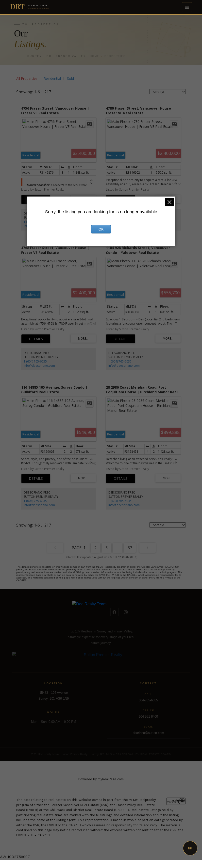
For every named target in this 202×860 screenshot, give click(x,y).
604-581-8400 (148, 716)
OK (101, 229)
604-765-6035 (148, 700)
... (118, 547)
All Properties (26, 78)
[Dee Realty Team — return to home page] (89, 612)
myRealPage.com (111, 779)
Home (94, 56)
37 (130, 547)
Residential (52, 78)
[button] (187, 7)
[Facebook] (114, 612)
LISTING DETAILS (35, 338)
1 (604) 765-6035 (35, 361)
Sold (70, 78)
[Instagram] (126, 612)
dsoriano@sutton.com (148, 733)
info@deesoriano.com (39, 366)
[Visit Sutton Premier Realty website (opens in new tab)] (101, 657)
